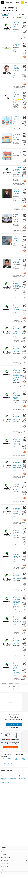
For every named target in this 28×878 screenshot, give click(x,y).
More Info (15, 102)
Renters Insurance (3, 776)
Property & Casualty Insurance (3, 779)
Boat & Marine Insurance (13, 776)
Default (23, 14)
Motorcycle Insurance (21, 776)
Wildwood (24, 761)
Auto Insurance (4, 773)
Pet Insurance (16, 29)
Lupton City (3, 763)
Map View (6, 14)
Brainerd (10, 763)
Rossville (10, 758)
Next (17, 689)
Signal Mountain (24, 759)
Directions (19, 101)
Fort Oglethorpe (17, 759)
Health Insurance (5, 782)
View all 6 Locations (24, 70)
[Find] (22, 2)
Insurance (21, 73)
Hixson (2, 758)
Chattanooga (10, 683)
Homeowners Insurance (13, 773)
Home (2, 683)
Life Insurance (22, 778)
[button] (26, 2)
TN (5, 683)
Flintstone (3, 761)
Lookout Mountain (10, 761)
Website (14, 31)
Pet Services (13, 778)
